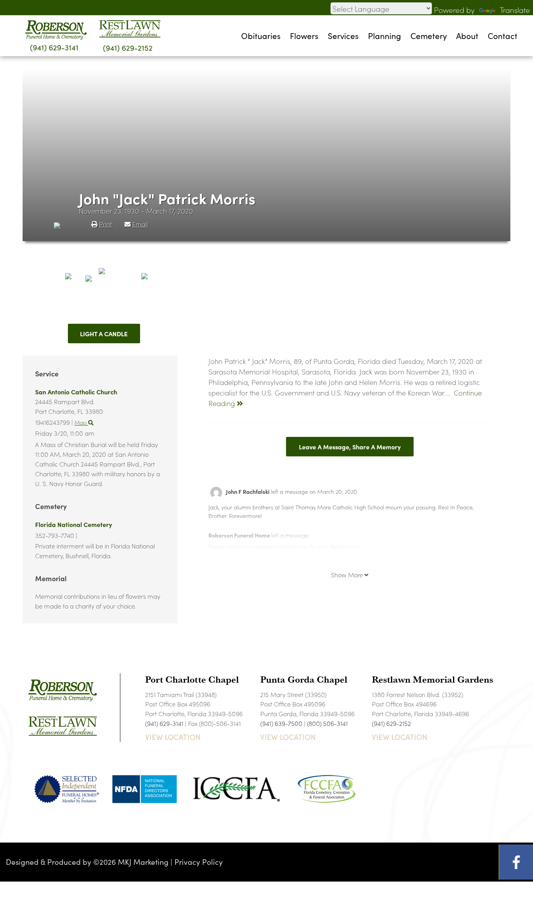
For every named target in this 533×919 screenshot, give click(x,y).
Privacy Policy (198, 861)
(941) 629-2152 (128, 47)
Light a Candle (104, 333)
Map (81, 422)
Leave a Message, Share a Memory (350, 446)
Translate (515, 9)
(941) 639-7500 (281, 723)
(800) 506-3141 (327, 723)
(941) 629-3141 (54, 47)
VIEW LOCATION (173, 737)
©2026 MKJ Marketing (131, 861)
